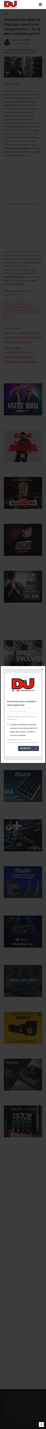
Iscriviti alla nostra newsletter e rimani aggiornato (22, 703)
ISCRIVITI (25, 748)
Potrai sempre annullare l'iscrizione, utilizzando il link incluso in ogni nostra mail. (22, 741)
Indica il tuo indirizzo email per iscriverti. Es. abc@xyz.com (22, 718)
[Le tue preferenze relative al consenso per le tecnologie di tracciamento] (41, 1424)
